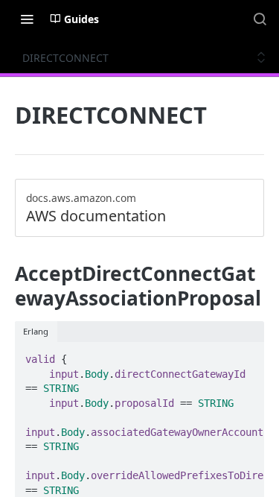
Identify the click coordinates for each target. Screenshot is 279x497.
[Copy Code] (246, 354)
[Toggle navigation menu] (27, 19)
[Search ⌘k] (260, 19)
